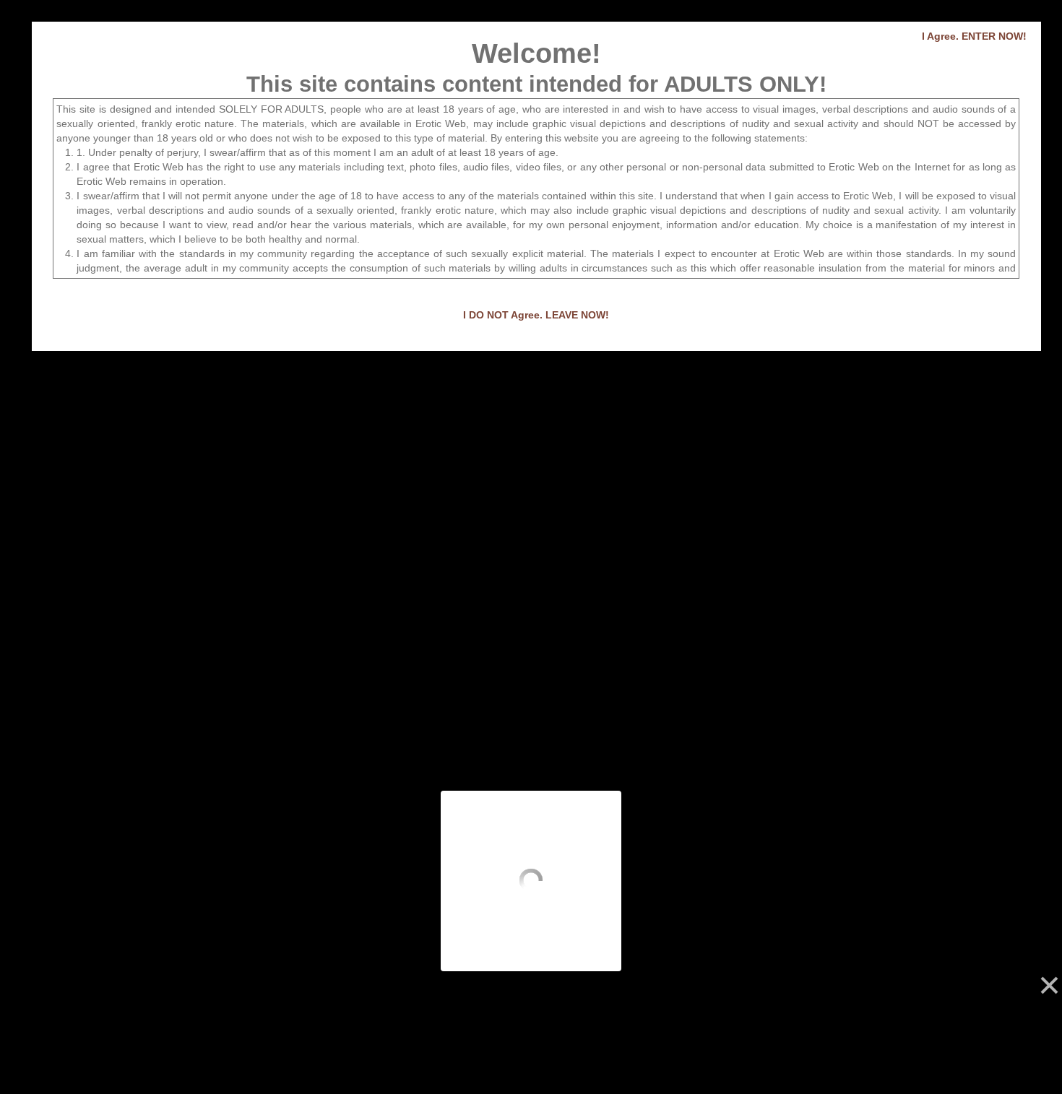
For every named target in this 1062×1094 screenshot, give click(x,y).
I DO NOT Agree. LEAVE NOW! (536, 315)
